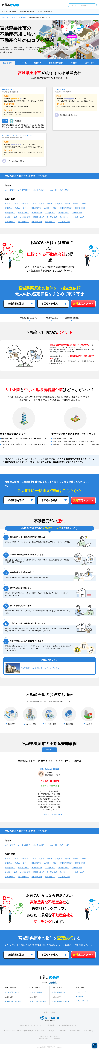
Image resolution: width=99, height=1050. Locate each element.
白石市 (33, 204)
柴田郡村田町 (79, 208)
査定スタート (83, 303)
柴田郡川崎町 (23, 213)
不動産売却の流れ (52, 318)
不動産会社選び (29, 318)
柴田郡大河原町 (65, 208)
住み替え (89, 724)
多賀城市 (58, 204)
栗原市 (84, 204)
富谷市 (25, 208)
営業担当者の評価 (56, 63)
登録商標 (63, 1031)
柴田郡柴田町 (10, 213)
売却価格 (74, 63)
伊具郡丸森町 (37, 213)
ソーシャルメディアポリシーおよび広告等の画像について (24, 1031)
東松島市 (8, 208)
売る (9, 11)
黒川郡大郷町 (52, 217)
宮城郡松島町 (77, 213)
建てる (27, 11)
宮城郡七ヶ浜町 (11, 217)
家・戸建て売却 (50, 724)
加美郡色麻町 (78, 217)
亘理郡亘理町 (50, 213)
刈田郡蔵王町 (36, 208)
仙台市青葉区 (10, 190)
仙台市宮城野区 (24, 190)
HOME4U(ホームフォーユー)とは (31, 1025)
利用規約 (52, 1031)
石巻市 (7, 204)
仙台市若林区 (38, 190)
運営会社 (51, 1025)
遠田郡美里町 (37, 222)
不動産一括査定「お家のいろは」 (10, 17)
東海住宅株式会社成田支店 (49, 769)
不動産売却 (11, 724)
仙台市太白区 (52, 190)
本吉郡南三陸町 (64, 222)
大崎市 (17, 208)
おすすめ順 (7, 63)
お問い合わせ (75, 1031)
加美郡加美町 (10, 222)
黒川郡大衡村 (65, 217)
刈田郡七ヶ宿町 (50, 208)
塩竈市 (15, 204)
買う (45, 11)
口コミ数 (23, 63)
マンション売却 (31, 724)
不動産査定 (69, 724)
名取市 (41, 204)
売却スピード (90, 63)
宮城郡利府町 (25, 217)
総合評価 (37, 63)
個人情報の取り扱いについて (69, 1025)
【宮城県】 (23, 17)
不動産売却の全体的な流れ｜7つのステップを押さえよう (41, 668)
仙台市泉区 (64, 190)
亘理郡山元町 (63, 213)
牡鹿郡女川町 (50, 222)
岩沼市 (67, 204)
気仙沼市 (24, 204)
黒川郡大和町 (38, 217)
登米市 (76, 204)
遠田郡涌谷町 (23, 222)
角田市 (49, 204)
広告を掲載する (89, 1031)
